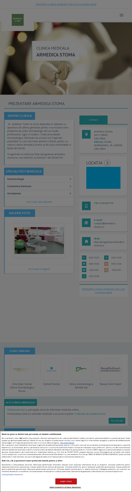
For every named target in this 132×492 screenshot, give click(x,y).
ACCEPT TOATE (66, 481)
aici (55, 452)
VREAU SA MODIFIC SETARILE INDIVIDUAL (65, 487)
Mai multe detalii (67, 443)
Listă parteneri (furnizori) (12, 474)
